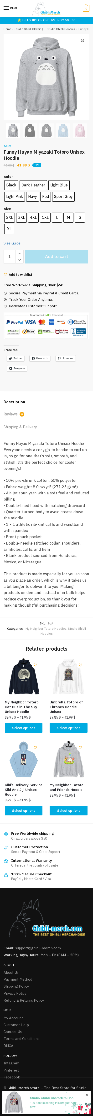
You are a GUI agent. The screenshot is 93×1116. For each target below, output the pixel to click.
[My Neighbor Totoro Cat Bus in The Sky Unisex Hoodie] (23, 676)
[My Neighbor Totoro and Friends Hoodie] (68, 759)
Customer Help (16, 1025)
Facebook (12, 1077)
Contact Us (13, 1031)
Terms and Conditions (21, 1038)
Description (14, 402)
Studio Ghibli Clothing (29, 29)
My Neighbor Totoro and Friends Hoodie (66, 787)
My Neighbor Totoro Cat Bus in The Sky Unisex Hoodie (22, 707)
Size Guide (12, 243)
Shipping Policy (16, 986)
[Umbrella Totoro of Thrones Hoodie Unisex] (68, 676)
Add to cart (56, 256)
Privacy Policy (15, 993)
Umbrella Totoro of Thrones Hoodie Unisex (66, 707)
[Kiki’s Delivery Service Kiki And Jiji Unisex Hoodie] (23, 759)
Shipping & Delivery (20, 426)
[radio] (11, 185)
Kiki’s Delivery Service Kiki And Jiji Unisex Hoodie (23, 790)
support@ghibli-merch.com (38, 948)
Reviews (13, 414)
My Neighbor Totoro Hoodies (46, 629)
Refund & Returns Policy (24, 1000)
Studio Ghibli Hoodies (61, 29)
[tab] (46, 402)
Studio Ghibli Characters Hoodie (54, 1098)
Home (7, 29)
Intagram (11, 1063)
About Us (11, 972)
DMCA (8, 1045)
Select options (23, 728)
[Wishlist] (35, 664)
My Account (13, 1018)
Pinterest (11, 1070)
